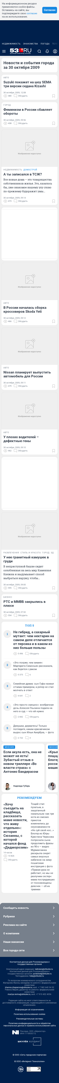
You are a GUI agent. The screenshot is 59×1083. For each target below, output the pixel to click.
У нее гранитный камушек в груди (26, 559)
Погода (45, 44)
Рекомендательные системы (29, 1019)
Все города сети (14, 950)
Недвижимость (11, 44)
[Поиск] (39, 51)
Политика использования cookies (29, 1014)
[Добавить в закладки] (54, 96)
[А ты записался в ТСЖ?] (29, 148)
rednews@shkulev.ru (44, 969)
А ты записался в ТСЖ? (22, 174)
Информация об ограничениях (29, 1010)
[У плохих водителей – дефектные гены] (29, 411)
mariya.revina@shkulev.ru (19, 994)
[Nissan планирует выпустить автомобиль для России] (29, 346)
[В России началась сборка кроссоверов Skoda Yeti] (29, 281)
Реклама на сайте (15, 924)
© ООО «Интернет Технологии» (29, 1061)
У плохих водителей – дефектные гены (21, 439)
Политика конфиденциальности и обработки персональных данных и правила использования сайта (29, 1024)
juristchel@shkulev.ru (42, 974)
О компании (11, 933)
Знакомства (30, 44)
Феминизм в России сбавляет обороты (27, 112)
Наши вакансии (13, 941)
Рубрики (9, 916)
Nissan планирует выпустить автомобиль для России (27, 374)
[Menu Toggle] (4, 51)
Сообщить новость (16, 907)
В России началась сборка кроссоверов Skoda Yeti (24, 310)
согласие (32, 13)
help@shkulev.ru (37, 976)
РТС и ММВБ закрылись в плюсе (24, 604)
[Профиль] (55, 51)
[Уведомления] (47, 51)
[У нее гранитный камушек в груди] (29, 531)
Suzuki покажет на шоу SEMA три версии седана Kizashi (27, 84)
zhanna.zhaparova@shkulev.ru (18, 987)
